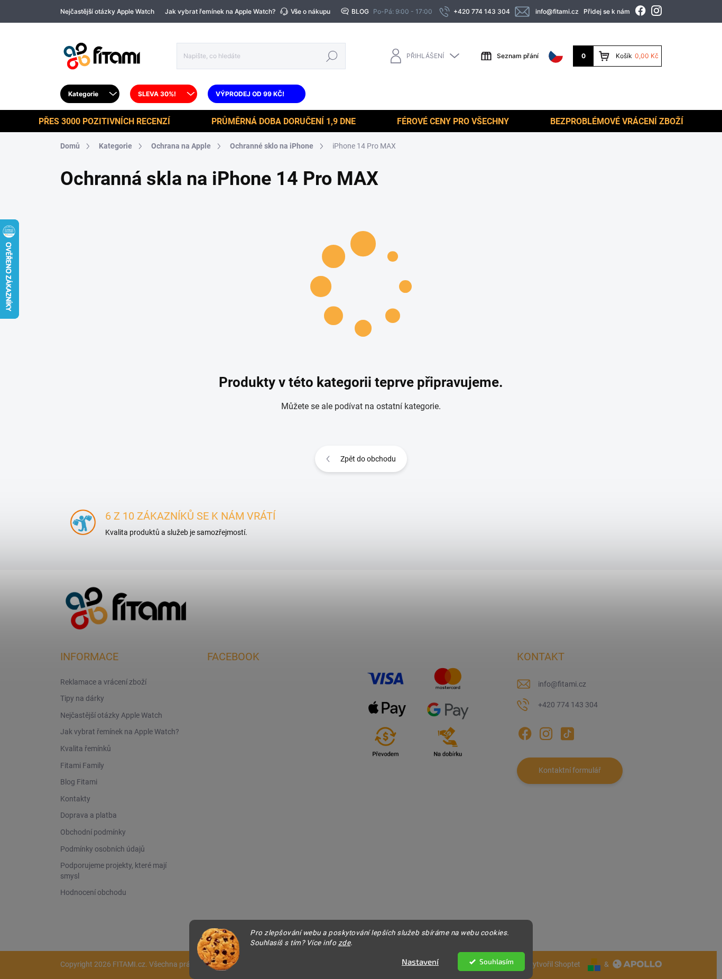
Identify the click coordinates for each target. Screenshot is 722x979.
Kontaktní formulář (570, 770)
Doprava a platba (88, 815)
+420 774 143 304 (568, 704)
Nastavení (420, 961)
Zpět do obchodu (368, 459)
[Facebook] (525, 732)
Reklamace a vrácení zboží (103, 682)
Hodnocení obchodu (93, 892)
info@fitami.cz (562, 684)
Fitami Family (82, 765)
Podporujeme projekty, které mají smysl (113, 870)
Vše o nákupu (310, 11)
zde (344, 942)
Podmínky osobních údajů (102, 849)
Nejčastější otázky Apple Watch (107, 11)
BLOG (360, 11)
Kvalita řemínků (85, 748)
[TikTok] (567, 732)
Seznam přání (518, 56)
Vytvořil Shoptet (554, 964)
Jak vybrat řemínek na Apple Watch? (220, 11)
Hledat (332, 56)
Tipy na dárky (82, 698)
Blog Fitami (78, 782)
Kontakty (75, 799)
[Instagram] (546, 732)
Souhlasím (496, 961)
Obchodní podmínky (93, 832)
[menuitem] (89, 94)
